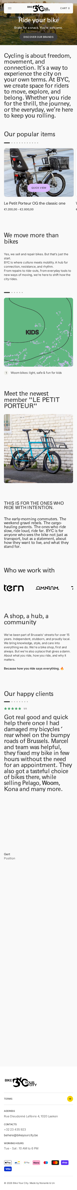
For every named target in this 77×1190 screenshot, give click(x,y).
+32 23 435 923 (15, 1129)
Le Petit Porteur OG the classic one (34, 203)
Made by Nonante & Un (42, 1183)
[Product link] (39, 179)
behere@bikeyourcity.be (21, 1135)
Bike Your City (20, 1183)
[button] (10, 8)
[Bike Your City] (38, 8)
